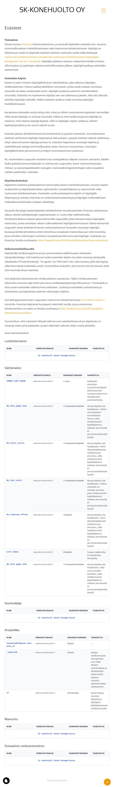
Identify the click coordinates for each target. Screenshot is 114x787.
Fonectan (27, 44)
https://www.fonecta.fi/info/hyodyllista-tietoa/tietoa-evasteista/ (73, 240)
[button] (103, 10)
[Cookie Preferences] (6, 780)
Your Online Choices (92, 300)
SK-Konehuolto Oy (52, 9)
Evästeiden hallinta (57, 780)
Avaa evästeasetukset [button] (17, 333)
